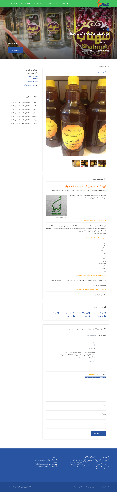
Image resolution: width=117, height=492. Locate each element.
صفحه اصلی (63, 4)
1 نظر (95, 51)
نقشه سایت (11, 487)
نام (104, 405)
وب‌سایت (103, 423)
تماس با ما (12, 4)
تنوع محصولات (68, 313)
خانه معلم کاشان (90, 462)
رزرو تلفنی (54, 313)
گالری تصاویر (102, 72)
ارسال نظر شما (15, 50)
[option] (76, 116)
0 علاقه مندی (86, 51)
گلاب (96, 220)
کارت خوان (100, 316)
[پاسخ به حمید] (94, 345)
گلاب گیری (69, 316)
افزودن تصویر (11, 43)
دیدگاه (104, 382)
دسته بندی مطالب (52, 4)
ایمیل (104, 414)
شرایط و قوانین (24, 4)
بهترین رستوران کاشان (37, 4)
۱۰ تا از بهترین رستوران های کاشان (23, 487)
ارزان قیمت (100, 313)
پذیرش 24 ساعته (83, 313)
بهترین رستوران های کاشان (77, 460)
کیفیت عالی (85, 316)
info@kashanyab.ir (29, 85)
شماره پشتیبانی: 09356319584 (47, 467)
